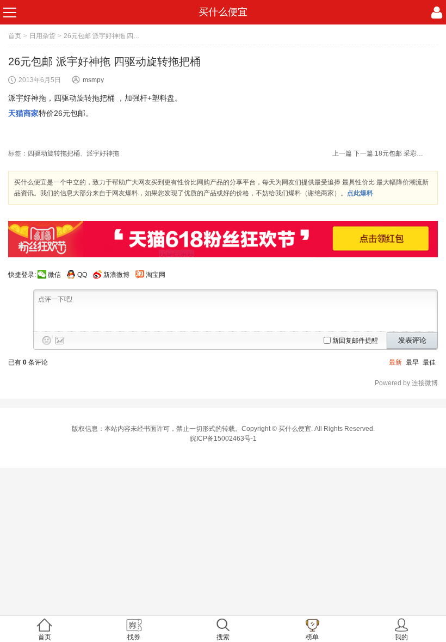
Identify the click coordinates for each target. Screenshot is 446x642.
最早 (412, 362)
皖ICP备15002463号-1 (223, 438)
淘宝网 (155, 275)
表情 (46, 340)
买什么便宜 (223, 12)
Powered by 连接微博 (406, 383)
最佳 (429, 362)
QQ (82, 275)
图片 (59, 340)
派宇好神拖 (102, 153)
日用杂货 (42, 36)
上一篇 (342, 153)
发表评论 (412, 340)
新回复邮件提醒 (355, 340)
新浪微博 (116, 275)
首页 (14, 36)
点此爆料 (360, 193)
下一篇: (389, 153)
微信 (54, 275)
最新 (395, 362)
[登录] (437, 12)
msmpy (93, 80)
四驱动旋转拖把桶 (54, 153)
